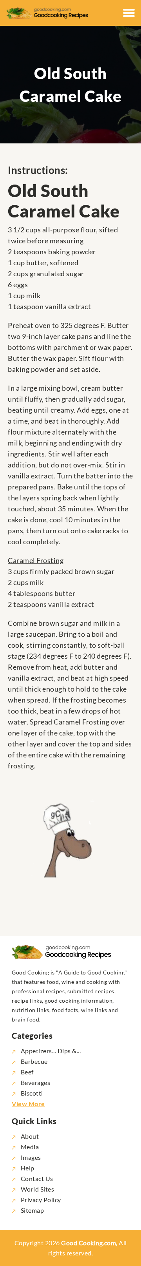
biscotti (32, 1093)
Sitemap (31, 1210)
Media (29, 1146)
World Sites (36, 1189)
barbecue (34, 1061)
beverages (35, 1082)
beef (27, 1072)
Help (26, 1168)
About (29, 1136)
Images (30, 1157)
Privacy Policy (40, 1199)
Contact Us (36, 1178)
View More (28, 1103)
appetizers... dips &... (51, 1050)
